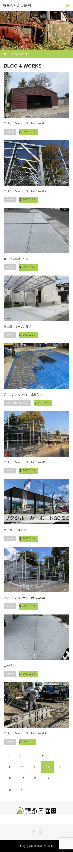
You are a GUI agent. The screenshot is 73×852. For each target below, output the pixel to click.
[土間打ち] (36, 637)
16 (10, 778)
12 (22, 767)
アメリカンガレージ (17, 402)
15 (60, 767)
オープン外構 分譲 (16, 259)
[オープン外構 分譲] (36, 230)
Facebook (33, 831)
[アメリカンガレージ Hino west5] (36, 569)
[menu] (67, 5)
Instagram (40, 831)
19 (47, 778)
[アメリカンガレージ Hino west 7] (36, 162)
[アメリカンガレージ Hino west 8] (36, 95)
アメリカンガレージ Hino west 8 (25, 123)
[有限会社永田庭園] (36, 812)
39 (10, 789)
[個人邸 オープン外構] (36, 298)
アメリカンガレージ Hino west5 (25, 597)
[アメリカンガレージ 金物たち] (36, 366)
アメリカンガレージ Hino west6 (25, 462)
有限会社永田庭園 (17, 5)
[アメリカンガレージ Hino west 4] (36, 705)
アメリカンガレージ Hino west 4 (25, 733)
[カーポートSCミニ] (36, 501)
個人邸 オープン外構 (17, 326)
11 (10, 767)
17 (22, 778)
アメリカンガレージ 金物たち (23, 394)
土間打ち (9, 665)
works (10, 131)
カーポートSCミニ (15, 530)
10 (54, 755)
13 (35, 767)
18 (35, 778)
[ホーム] (5, 51)
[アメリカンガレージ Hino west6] (36, 433)
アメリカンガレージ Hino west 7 (25, 191)
